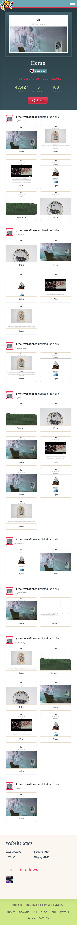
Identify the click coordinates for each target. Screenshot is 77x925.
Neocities (17, 904)
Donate (24, 912)
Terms (31, 917)
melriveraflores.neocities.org (38, 78)
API (54, 912)
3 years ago (20, 120)
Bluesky (59, 904)
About (11, 912)
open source (32, 904)
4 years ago (20, 543)
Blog (44, 912)
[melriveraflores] (9, 118)
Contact (45, 917)
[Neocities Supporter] (38, 71)
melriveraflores (27, 117)
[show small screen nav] (72, 3)
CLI (35, 912)
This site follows (22, 869)
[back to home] (7, 5)
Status (64, 912)
